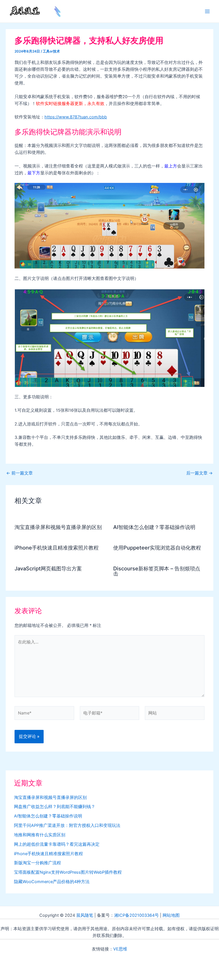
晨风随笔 (84, 915)
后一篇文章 (199, 473)
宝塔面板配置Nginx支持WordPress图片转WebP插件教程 (68, 872)
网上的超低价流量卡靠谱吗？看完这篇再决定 (57, 844)
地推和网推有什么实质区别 (39, 834)
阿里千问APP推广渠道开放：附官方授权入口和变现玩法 (67, 825)
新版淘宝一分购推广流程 (37, 862)
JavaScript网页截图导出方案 (48, 568)
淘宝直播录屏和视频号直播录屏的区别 (58, 527)
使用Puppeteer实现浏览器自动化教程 (157, 547)
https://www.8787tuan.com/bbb (75, 117)
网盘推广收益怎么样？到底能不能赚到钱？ (54, 806)
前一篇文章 (19, 473)
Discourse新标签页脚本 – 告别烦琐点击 (156, 571)
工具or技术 (51, 51)
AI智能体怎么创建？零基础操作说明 (154, 527)
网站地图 (171, 915)
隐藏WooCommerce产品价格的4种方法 (52, 881)
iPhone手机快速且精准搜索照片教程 (57, 547)
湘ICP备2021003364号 (136, 915)
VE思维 (120, 949)
